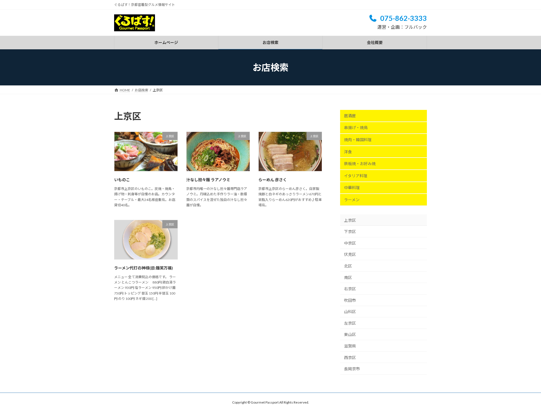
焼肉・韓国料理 (358, 139)
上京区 (350, 220)
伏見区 (350, 254)
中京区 (350, 243)
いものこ (122, 179)
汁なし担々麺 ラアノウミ (208, 179)
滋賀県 (350, 346)
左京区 (350, 323)
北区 (348, 266)
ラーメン (352, 199)
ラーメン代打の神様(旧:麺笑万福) (143, 267)
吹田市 (350, 300)
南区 (348, 277)
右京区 (350, 288)
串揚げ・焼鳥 (356, 127)
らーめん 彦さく (272, 179)
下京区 (350, 231)
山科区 (350, 311)
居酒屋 (350, 115)
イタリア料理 (355, 175)
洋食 (348, 151)
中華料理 (352, 187)
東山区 (350, 334)
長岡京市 (352, 368)
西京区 (350, 357)
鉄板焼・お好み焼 (360, 163)
